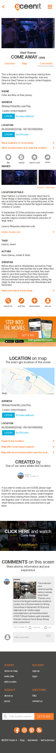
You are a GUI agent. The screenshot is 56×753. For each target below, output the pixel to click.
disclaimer (32, 740)
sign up (35, 671)
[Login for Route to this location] (28, 393)
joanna (27, 474)
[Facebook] (16, 732)
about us (8, 695)
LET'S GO (28, 335)
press (7, 701)
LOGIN (8, 116)
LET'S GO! (44, 716)
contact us (37, 701)
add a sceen (10, 681)
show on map (11, 671)
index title (9, 676)
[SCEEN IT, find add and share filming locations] (28, 11)
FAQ (34, 695)
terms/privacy (48, 740)
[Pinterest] (31, 732)
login (34, 676)
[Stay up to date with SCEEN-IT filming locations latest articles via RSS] (39, 732)
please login (45, 487)
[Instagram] (24, 732)
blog (22, 740)
